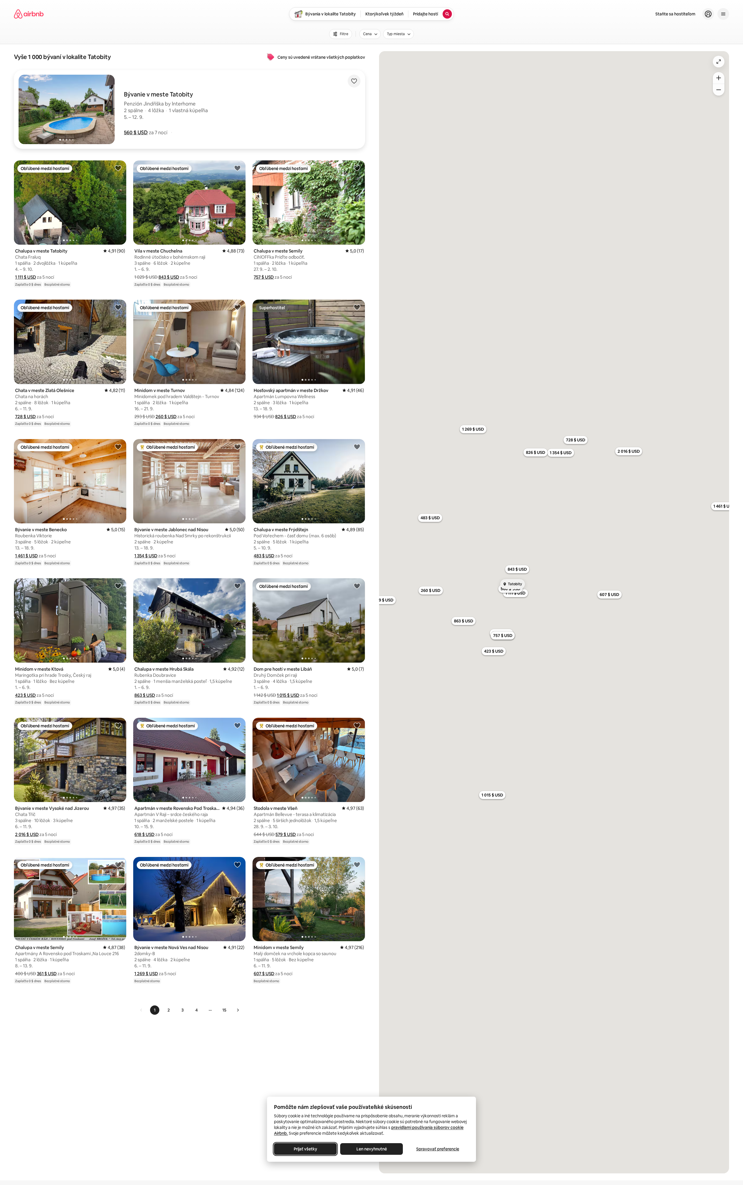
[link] (141, 1010)
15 (224, 1010)
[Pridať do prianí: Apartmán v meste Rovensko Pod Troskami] (237, 725)
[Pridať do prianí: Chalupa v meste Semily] (357, 168)
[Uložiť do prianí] (354, 81)
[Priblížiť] (718, 78)
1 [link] (155, 1010)
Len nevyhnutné (371, 1149)
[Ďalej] (237, 1010)
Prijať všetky (305, 1149)
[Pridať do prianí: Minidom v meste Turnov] (237, 307)
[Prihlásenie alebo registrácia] (708, 14)
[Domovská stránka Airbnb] (29, 14)
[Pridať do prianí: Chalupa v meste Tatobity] (118, 168)
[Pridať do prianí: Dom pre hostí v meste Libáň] (357, 585)
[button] (136, 132)
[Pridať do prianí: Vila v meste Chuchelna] (237, 168)
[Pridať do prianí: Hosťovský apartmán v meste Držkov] (357, 307)
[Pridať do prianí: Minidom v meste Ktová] (118, 585)
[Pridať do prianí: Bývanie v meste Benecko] (118, 446)
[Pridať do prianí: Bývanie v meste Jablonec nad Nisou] (237, 446)
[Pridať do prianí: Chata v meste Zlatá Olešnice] (118, 307)
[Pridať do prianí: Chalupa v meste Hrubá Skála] (237, 585)
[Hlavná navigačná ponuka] (723, 14)
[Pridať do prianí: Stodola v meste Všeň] (357, 725)
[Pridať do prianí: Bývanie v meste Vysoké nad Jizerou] (118, 725)
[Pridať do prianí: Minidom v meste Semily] (357, 864)
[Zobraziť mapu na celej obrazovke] (718, 61)
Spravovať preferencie (437, 1149)
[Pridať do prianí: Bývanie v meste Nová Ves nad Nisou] (237, 864)
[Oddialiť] (718, 90)
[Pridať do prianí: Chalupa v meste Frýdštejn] (357, 446)
